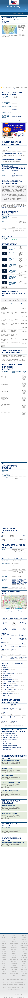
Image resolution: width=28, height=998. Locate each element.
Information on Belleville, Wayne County (11, 20)
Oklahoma (24, 935)
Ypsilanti (3, 642)
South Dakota (24, 947)
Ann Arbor (12, 708)
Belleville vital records (16, 116)
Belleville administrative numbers (9, 466)
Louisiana (14, 937)
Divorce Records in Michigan (10, 739)
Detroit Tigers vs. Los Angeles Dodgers (13, 248)
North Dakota (14, 969)
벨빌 (24, 535)
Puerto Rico (24, 941)
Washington (24, 969)
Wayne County (13, 13)
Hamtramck (6, 695)
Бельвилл (3, 540)
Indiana (4, 969)
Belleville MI (20, 13)
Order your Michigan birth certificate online (17, 121)
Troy (20, 717)
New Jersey (14, 961)
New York (14, 965)
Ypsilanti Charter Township (5, 618)
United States (15, 170)
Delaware (4, 955)
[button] (3, 597)
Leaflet (8, 608)
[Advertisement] (14, 62)
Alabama (4, 935)
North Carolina (14, 967)
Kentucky (14, 935)
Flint (20, 722)
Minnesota (14, 947)
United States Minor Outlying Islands (24, 959)
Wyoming (24, 975)
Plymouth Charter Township (5, 657)
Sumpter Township (11, 611)
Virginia (24, 967)
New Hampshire (14, 959)
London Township (23, 657)
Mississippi (14, 949)
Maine (14, 939)
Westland (12, 646)
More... (2, 346)
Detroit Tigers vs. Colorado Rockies (12, 271)
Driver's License (7, 743)
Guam (3, 961)
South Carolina (24, 945)
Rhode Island (24, 943)
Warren (20, 705)
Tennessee (24, 949)
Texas (24, 951)
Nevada (14, 957)
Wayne (13, 175)
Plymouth (21, 653)
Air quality (7, 236)
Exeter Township (5, 649)
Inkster (20, 646)
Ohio (14, 975)
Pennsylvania (24, 939)
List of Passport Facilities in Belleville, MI (13, 293)
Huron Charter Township (23, 629)
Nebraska (14, 955)
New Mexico (14, 963)
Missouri (14, 951)
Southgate (5, 687)
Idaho (4, 965)
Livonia (5, 671)
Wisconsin (24, 973)
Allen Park (5, 691)
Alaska (4, 937)
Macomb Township (3, 717)
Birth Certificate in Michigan (10, 733)
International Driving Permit (10, 745)
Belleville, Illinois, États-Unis (18, 580)
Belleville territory (12, 558)
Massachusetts (14, 943)
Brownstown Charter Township (10, 685)
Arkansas (4, 945)
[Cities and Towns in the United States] (14, 2)
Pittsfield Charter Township (14, 658)
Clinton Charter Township (13, 712)
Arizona (4, 943)
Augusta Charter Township (22, 643)
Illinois (4, 967)
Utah (24, 963)
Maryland (14, 941)
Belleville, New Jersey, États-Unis (19, 582)
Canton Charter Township (22, 639)
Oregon (24, 937)
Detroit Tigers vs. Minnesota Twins (12, 254)
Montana (14, 953)
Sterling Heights (4, 708)
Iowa (4, 971)
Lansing (20, 708)
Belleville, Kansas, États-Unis (18, 581)
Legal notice (6, 994)
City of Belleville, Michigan (14, 7)
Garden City (4, 653)
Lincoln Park (6, 683)
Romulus (11, 613)
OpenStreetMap (18, 608)
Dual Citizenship (7, 749)
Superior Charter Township (5, 646)
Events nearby (9, 244)
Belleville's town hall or (18, 206)
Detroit (4, 667)
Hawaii (4, 963)
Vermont (24, 965)
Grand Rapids (13, 704)
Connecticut (4, 953)
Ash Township (13, 653)
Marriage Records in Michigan (10, 737)
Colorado (4, 949)
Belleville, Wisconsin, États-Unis (19, 583)
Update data (13, 994)
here (14, 88)
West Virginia (24, 971)
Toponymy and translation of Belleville (9, 530)
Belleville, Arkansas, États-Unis (19, 579)
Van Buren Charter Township (14, 618)
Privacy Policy (20, 994)
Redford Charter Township (9, 681)
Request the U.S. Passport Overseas (12, 747)
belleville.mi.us (5, 36)
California (4, 947)
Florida (4, 957)
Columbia (4, 951)
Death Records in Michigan (10, 735)
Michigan (7, 13)
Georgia (4, 959)
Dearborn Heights (7, 679)
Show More (3, 287)
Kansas (4, 973)
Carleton (12, 649)
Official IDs (5, 741)
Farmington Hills (13, 721)
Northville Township (8, 693)
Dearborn (5, 669)
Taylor (20, 649)
